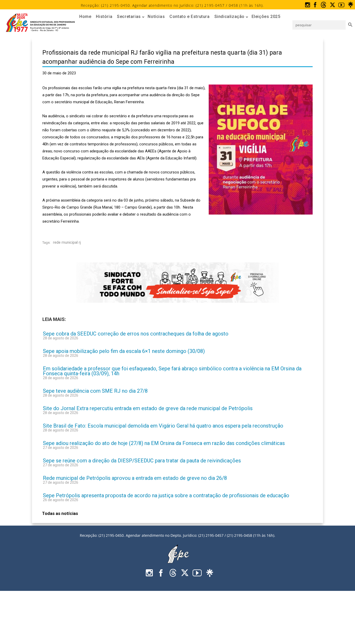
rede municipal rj (67, 242)
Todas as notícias (60, 513)
